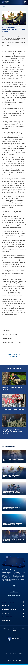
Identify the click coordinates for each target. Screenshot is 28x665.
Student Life (6, 613)
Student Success (8, 342)
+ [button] (23, 602)
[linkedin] (17, 586)
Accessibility (20, 647)
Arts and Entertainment (10, 334)
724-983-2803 (15, 630)
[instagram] (11, 586)
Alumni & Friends (7, 617)
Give (14, 591)
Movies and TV (7, 338)
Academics (6, 330)
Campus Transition (14, 595)
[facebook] (7, 586)
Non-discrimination (12, 647)
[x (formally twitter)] (14, 586)
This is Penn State (8, 602)
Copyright (14, 649)
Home (3, 6)
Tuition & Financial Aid (9, 609)
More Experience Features (14, 355)
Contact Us (6, 620)
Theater (18, 342)
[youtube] (21, 586)
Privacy (4, 647)
